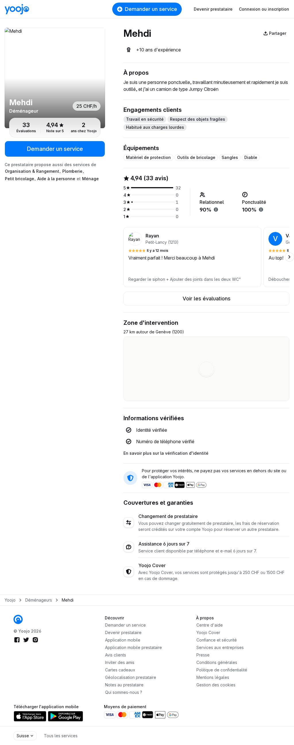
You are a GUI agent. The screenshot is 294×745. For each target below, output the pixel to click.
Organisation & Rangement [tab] (32, 171)
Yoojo (10, 600)
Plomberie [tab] (72, 171)
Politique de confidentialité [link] (221, 669)
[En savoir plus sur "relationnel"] (216, 209)
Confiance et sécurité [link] (216, 640)
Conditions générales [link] (216, 662)
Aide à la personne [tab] (56, 178)
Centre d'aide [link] (209, 625)
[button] (192, 257)
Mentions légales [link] (212, 677)
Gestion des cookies (215, 684)
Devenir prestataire (213, 9)
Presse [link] (203, 654)
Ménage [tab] (90, 178)
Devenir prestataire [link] (123, 632)
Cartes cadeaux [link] (120, 669)
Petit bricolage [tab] (19, 178)
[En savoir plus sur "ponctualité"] (261, 209)
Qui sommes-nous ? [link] (123, 692)
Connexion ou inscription (264, 9)
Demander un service (151, 9)
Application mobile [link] (122, 640)
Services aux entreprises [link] (220, 647)
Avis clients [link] (115, 654)
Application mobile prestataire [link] (133, 647)
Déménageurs (38, 600)
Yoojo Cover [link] (208, 632)
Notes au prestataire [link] (124, 684)
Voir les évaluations (207, 298)
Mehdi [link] (68, 600)
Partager (277, 33)
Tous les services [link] (61, 735)
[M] (55, 78)
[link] (18, 619)
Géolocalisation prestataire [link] (130, 677)
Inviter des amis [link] (119, 662)
